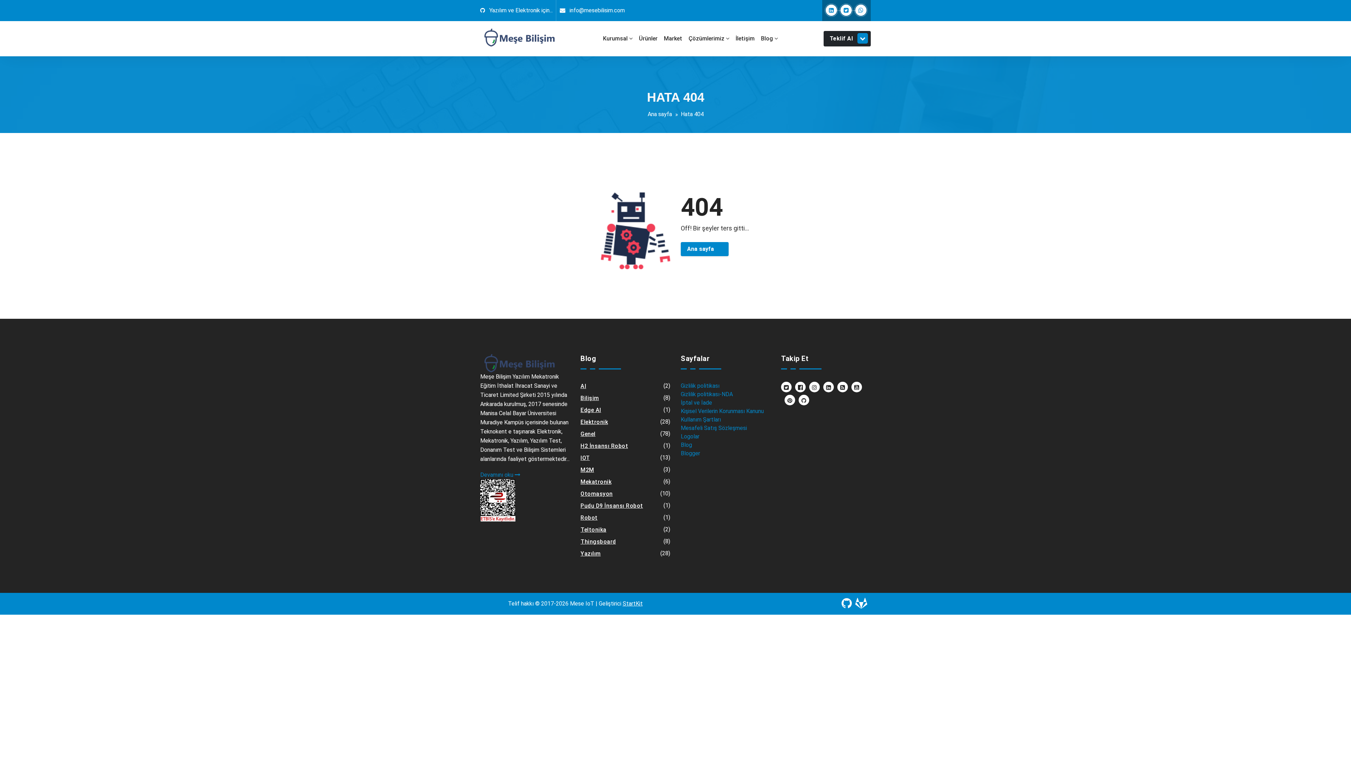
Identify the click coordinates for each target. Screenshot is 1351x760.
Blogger (690, 453)
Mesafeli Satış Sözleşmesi (714, 428)
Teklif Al (841, 38)
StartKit (633, 603)
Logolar (690, 436)
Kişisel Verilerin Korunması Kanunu (722, 411)
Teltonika (594, 529)
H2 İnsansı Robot (604, 446)
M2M (587, 470)
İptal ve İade (696, 402)
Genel (588, 434)
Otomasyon (597, 493)
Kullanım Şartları (701, 419)
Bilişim (590, 398)
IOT (585, 458)
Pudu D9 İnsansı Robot (612, 505)
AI (583, 386)
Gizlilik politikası (700, 385)
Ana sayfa (660, 114)
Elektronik (594, 422)
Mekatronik (596, 482)
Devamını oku (497, 474)
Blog (686, 445)
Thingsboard (598, 541)
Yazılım (591, 553)
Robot (589, 517)
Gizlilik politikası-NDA (707, 394)
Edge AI (591, 410)
